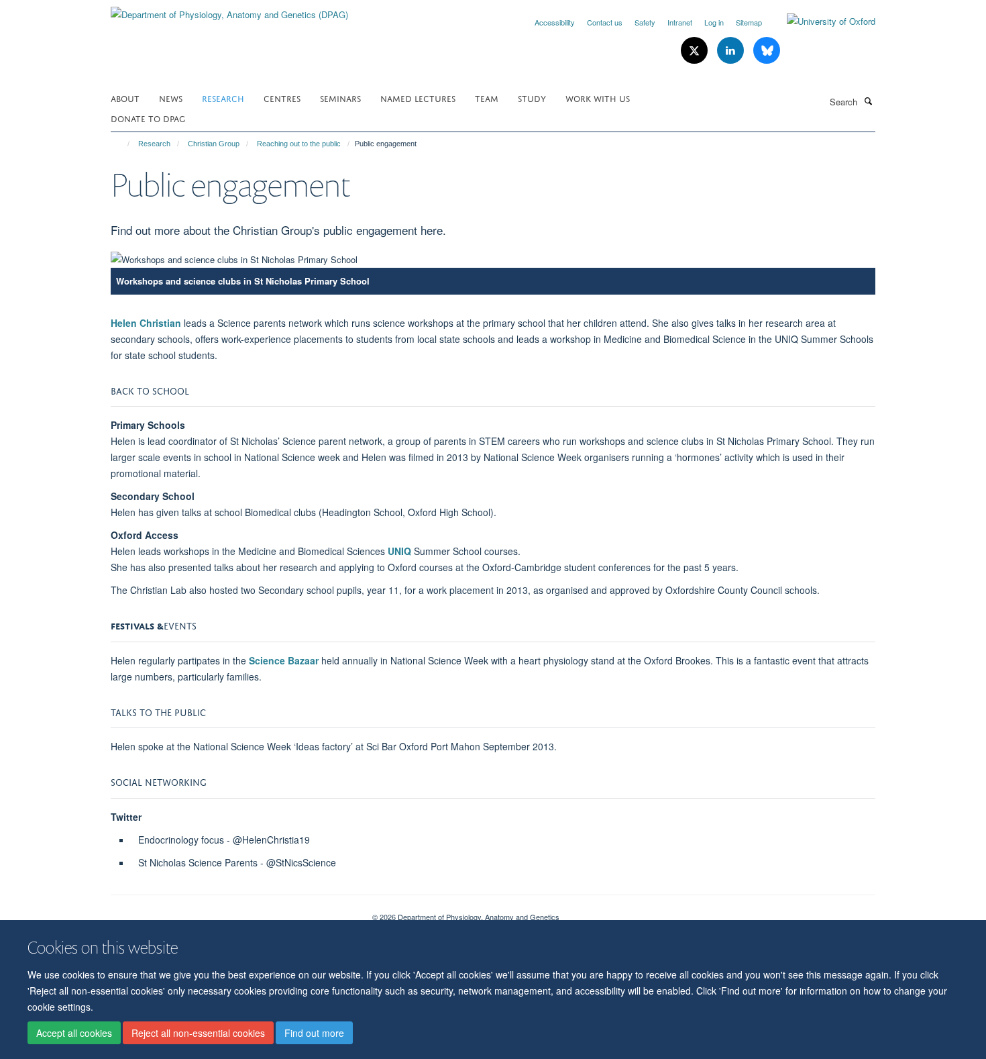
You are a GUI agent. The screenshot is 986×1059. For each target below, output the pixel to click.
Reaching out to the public (299, 144)
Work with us (597, 97)
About (125, 97)
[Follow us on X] (695, 50)
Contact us (604, 22)
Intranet (679, 22)
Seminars (340, 97)
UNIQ (399, 551)
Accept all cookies (74, 1033)
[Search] (868, 100)
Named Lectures (417, 97)
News (170, 97)
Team (486, 97)
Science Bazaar (285, 660)
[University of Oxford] (821, 21)
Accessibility (555, 22)
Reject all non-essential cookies (198, 1033)
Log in (714, 22)
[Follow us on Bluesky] (766, 50)
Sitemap (749, 22)
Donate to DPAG (148, 117)
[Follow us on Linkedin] (732, 50)
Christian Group (213, 144)
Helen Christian (147, 323)
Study (532, 97)
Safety (645, 22)
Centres (282, 97)
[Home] (122, 143)
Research (223, 97)
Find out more (314, 1033)
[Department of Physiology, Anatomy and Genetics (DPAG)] (229, 9)
